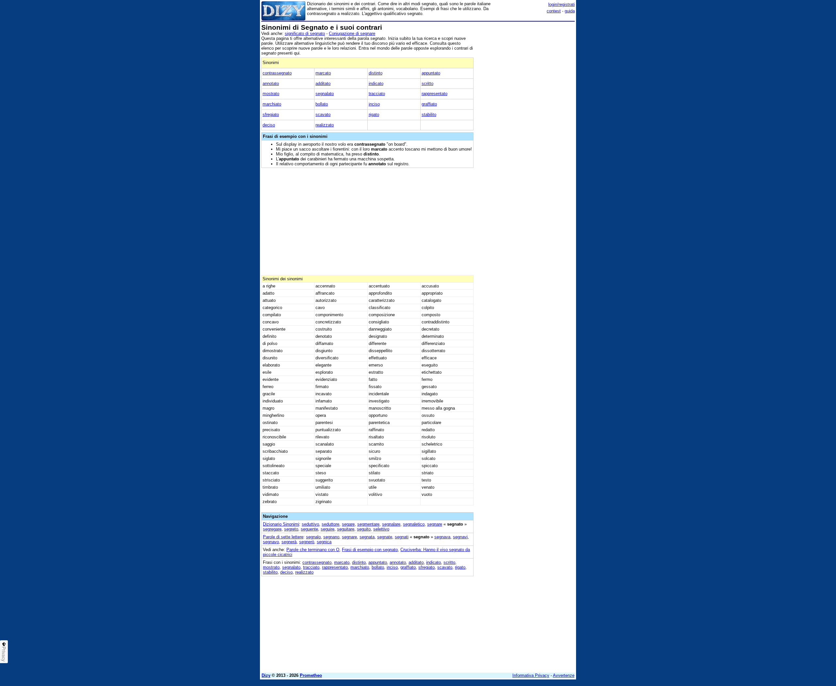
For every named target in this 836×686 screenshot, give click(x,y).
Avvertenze (563, 675)
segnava (442, 536)
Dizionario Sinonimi (281, 524)
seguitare (345, 529)
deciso (269, 124)
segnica (324, 541)
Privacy (4, 654)
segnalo (313, 536)
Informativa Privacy (530, 675)
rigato (374, 114)
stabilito (429, 114)
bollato (321, 104)
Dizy (266, 675)
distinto (375, 73)
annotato (271, 83)
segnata (367, 536)
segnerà (289, 541)
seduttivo (310, 524)
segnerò (306, 541)
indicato (376, 83)
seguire (327, 529)
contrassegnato (277, 73)
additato (322, 83)
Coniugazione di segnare (352, 33)
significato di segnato (305, 33)
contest (554, 10)
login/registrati (561, 4)
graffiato (429, 104)
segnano (331, 536)
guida (570, 10)
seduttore (330, 524)
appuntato (431, 73)
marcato (323, 73)
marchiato (272, 104)
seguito (364, 529)
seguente (309, 529)
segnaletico (414, 524)
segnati (402, 536)
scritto (427, 83)
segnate (384, 536)
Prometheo (311, 675)
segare (348, 524)
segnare (434, 524)
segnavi (460, 536)
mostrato (271, 93)
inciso (374, 104)
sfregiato (271, 114)
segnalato (324, 93)
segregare (272, 529)
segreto (291, 529)
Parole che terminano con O (312, 549)
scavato (322, 114)
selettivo (381, 529)
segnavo (271, 541)
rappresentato (434, 93)
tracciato (377, 93)
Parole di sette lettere (283, 536)
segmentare (368, 524)
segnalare (391, 524)
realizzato (324, 124)
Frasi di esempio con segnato (370, 549)
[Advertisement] (526, 122)
